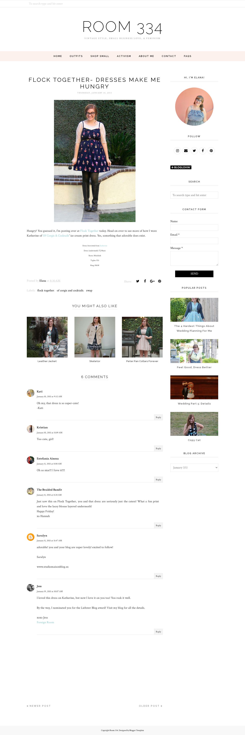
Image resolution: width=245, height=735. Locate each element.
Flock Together (89, 231)
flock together (45, 290)
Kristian (42, 427)
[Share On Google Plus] (152, 281)
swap (89, 290)
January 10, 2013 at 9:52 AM (49, 396)
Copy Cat (194, 440)
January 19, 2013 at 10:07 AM (50, 591)
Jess (39, 586)
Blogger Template (136, 730)
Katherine (103, 246)
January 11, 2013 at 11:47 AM (49, 540)
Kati (39, 392)
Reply (158, 417)
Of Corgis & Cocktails (56, 236)
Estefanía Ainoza (48, 459)
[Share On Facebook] (145, 281)
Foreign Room (45, 622)
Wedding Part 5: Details (194, 403)
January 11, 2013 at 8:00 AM (49, 463)
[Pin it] (159, 281)
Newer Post (40, 706)
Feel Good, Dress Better (194, 367)
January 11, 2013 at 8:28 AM (49, 495)
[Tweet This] (138, 281)
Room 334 (122, 27)
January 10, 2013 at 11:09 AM (49, 432)
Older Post (149, 706)
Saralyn (42, 536)
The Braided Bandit (49, 490)
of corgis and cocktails (70, 290)
